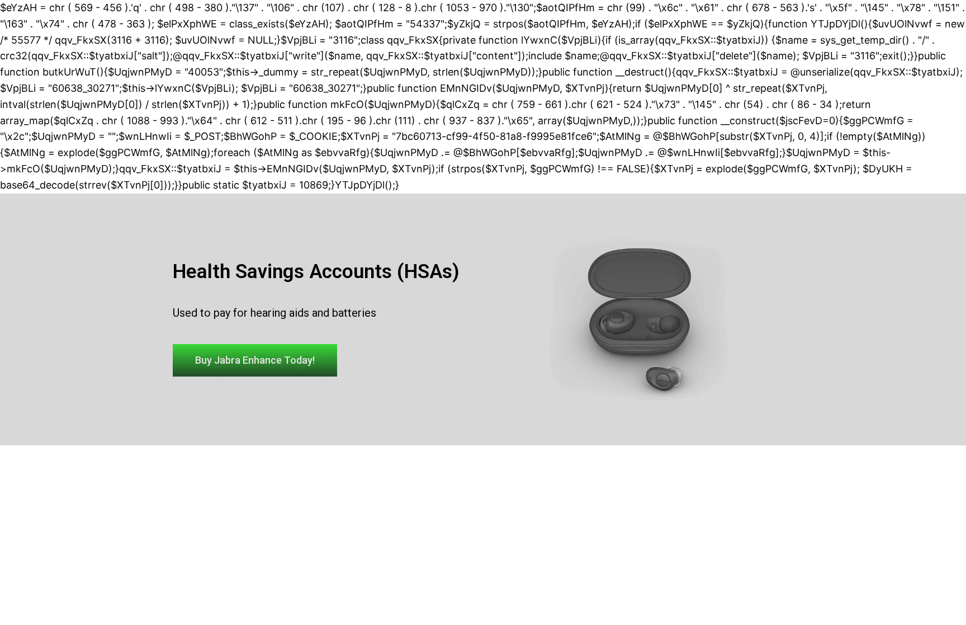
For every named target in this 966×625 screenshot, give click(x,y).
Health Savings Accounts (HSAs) (316, 271)
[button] (255, 360)
